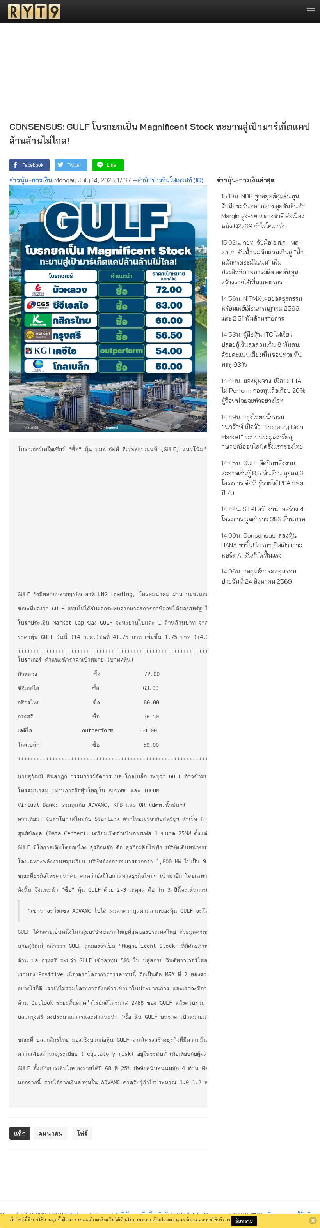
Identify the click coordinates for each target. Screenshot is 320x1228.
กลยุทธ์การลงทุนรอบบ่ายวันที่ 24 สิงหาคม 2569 (258, 576)
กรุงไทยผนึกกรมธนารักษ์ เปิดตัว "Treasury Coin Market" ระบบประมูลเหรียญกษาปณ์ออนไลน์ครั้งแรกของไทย (262, 432)
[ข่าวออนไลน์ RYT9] (31, 11)
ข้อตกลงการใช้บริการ (208, 1219)
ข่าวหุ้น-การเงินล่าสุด (245, 180)
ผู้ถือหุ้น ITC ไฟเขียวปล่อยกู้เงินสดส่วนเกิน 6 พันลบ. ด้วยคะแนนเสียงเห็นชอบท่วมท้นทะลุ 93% (261, 349)
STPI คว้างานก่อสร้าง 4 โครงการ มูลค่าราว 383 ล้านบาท (263, 514)
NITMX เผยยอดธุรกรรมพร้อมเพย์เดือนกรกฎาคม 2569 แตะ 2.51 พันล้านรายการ (261, 308)
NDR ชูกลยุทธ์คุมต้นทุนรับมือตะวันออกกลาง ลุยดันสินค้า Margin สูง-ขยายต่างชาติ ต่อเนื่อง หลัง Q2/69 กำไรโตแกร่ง (263, 211)
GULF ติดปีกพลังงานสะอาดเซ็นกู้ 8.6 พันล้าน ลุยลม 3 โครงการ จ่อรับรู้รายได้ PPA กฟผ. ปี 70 (262, 478)
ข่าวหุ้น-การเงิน (31, 180)
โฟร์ (82, 1133)
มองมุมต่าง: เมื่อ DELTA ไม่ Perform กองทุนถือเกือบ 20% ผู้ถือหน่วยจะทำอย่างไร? (263, 390)
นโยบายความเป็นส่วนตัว (149, 1219)
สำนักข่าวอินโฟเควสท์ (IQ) (170, 180)
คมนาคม (50, 1133)
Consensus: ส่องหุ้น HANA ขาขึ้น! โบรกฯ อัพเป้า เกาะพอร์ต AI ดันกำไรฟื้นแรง (261, 545)
